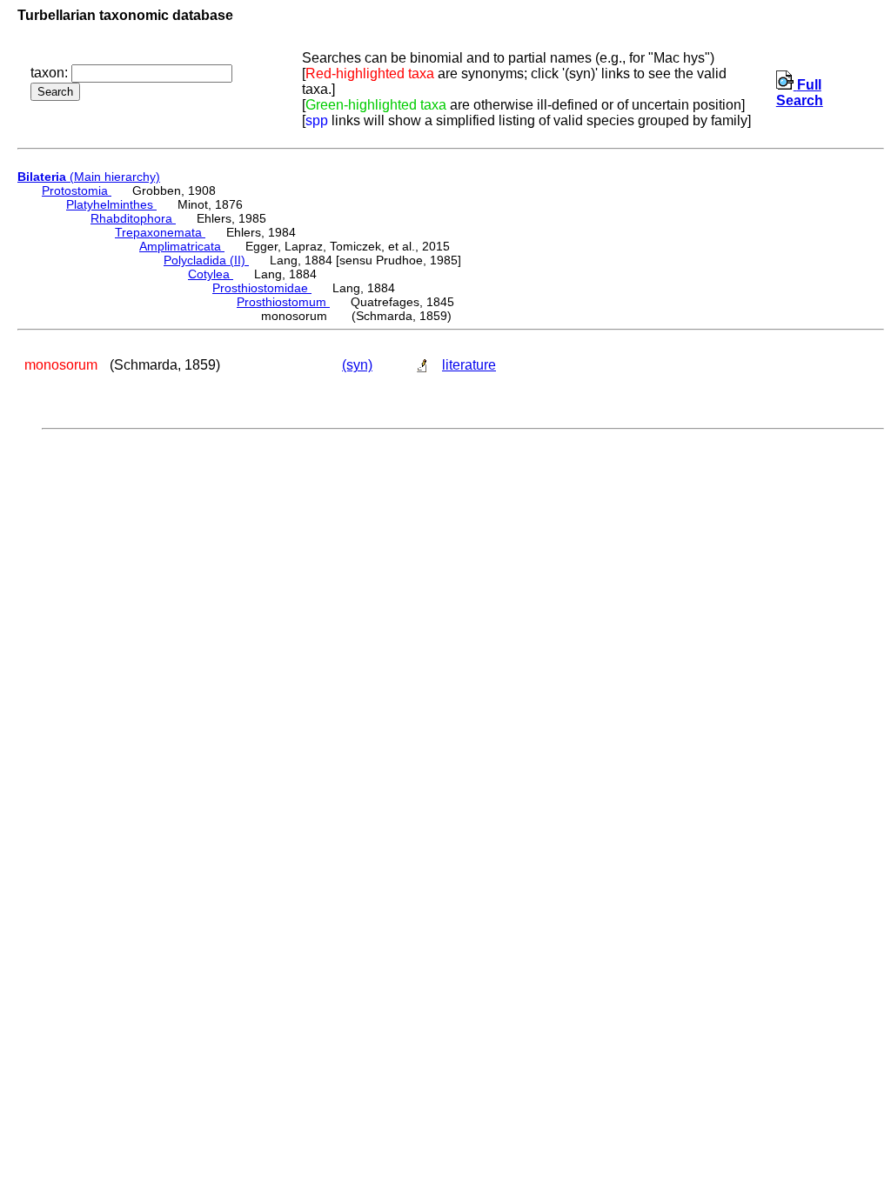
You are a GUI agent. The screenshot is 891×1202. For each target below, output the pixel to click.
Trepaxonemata (160, 232)
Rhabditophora (133, 218)
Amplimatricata (181, 246)
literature (469, 364)
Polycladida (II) (206, 260)
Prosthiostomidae (262, 288)
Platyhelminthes (111, 204)
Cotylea (210, 274)
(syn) (357, 364)
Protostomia (76, 190)
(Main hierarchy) (88, 177)
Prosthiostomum (283, 302)
